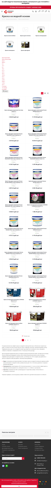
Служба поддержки (39, 446)
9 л (2, 64)
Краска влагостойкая (9, 35)
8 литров (4, 89)
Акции (3, 444)
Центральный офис (39, 450)
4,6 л (3, 73)
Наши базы (37, 444)
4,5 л (3, 84)
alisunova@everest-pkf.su (42, 470)
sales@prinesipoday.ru (42, 460)
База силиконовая (6, 59)
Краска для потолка (25, 35)
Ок (19, 486)
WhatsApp (6, 466)
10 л (3, 68)
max (3, 466)
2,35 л (3, 79)
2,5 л (3, 78)
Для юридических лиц (7, 448)
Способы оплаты (6, 446)
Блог (3, 452)
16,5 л (3, 75)
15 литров (4, 87)
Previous (46, 432)
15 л (3, 65)
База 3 (3, 62)
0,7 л (3, 70)
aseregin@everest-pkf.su (42, 473)
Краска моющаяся (10, 50)
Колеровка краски (22, 446)
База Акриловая (6, 57)
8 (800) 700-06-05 (41, 458)
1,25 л (3, 83)
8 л (2, 67)
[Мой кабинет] (36, 11)
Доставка (20, 444)
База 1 (3, 60)
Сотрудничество (39, 448)
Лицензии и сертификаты (8, 450)
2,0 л (3, 72)
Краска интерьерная (41, 35)
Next (48, 432)
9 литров (4, 86)
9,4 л (3, 76)
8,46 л (3, 81)
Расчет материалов (23, 448)
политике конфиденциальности (19, 483)
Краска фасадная (25, 50)
